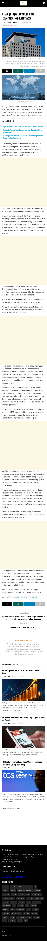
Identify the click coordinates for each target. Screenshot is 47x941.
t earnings (33, 597)
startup (34, 913)
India (28, 902)
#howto (13, 887)
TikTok (36, 917)
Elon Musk (20, 898)
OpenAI (35, 910)
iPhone (20, 906)
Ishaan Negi (6, 676)
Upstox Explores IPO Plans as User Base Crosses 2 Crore (23, 126)
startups (5, 917)
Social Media (16, 913)
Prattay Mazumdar (11, 23)
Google (21, 902)
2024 (20, 887)
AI (35, 887)
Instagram (36, 902)
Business (6, 894)
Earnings (16, 597)
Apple (13, 891)
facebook (39, 898)
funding (5, 902)
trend (4, 921)
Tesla (29, 917)
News (28, 910)
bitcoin (37, 891)
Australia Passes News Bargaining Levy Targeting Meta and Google (22, 131)
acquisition (28, 887)
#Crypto (5, 887)
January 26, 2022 (27, 23)
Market (33, 906)
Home (3, 10)
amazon (5, 891)
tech (12, 917)
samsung (6, 913)
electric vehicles (8, 898)
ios (14, 906)
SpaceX (26, 913)
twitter (20, 921)
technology (21, 917)
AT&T (8, 597)
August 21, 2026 (16, 676)
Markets (9, 10)
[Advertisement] (23, 182)
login (8, 808)
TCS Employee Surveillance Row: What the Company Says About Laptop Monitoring (23, 136)
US (26, 921)
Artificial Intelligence (25, 891)
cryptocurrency (24, 894)
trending (12, 921)
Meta (12, 910)
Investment (6, 906)
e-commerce (36, 894)
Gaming (13, 902)
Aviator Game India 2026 (12, 877)
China (14, 894)
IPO (27, 906)
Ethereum (30, 898)
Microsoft (20, 910)
